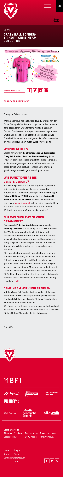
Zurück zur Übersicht (16, 101)
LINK (16, 281)
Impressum (19, 457)
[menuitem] (58, 18)
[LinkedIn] (40, 90)
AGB (16, 461)
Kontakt (8, 454)
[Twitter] (35, 90)
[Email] (46, 90)
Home (6, 450)
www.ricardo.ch (22, 203)
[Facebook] (29, 90)
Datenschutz (10, 457)
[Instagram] (57, 461)
